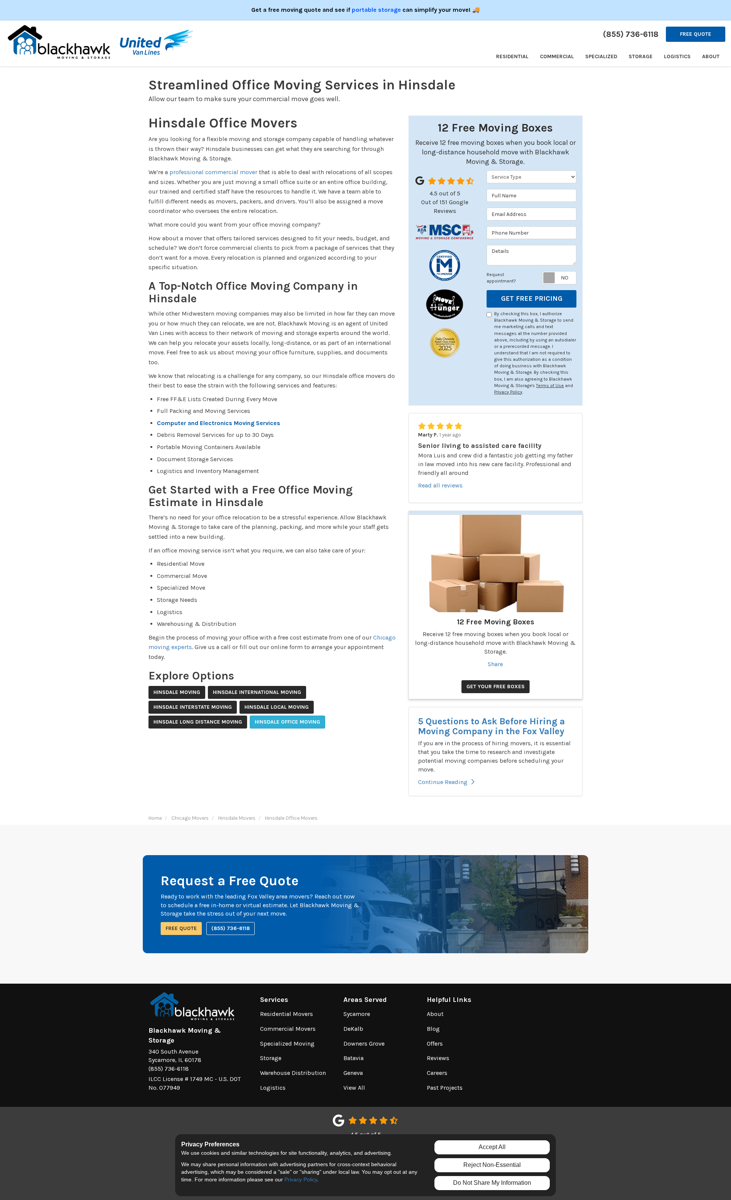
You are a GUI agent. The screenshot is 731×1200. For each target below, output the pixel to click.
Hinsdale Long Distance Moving (197, 722)
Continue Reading (443, 782)
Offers (435, 1043)
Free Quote (695, 34)
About (435, 1013)
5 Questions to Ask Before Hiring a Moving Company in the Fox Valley (491, 726)
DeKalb (353, 1028)
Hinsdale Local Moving (276, 707)
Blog (433, 1028)
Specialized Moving (287, 1043)
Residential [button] (512, 56)
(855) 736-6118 (230, 928)
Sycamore (356, 1013)
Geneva (353, 1072)
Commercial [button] (557, 56)
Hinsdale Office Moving (287, 722)
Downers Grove (364, 1043)
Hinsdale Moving (176, 692)
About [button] (711, 56)
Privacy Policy (508, 392)
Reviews (438, 1058)
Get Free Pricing (531, 298)
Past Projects (445, 1087)
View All (354, 1087)
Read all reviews (440, 485)
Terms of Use (550, 385)
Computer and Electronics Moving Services (218, 423)
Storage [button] (641, 56)
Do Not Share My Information (492, 1182)
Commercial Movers (288, 1028)
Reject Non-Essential (492, 1165)
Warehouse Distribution (293, 1072)
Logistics (273, 1087)
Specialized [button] (601, 56)
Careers (437, 1072)
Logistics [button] (677, 56)
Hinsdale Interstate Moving (192, 707)
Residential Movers (286, 1013)
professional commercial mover (213, 172)
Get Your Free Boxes (495, 686)
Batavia (353, 1058)
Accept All (492, 1147)
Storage (270, 1058)
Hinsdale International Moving (257, 692)
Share (495, 664)
